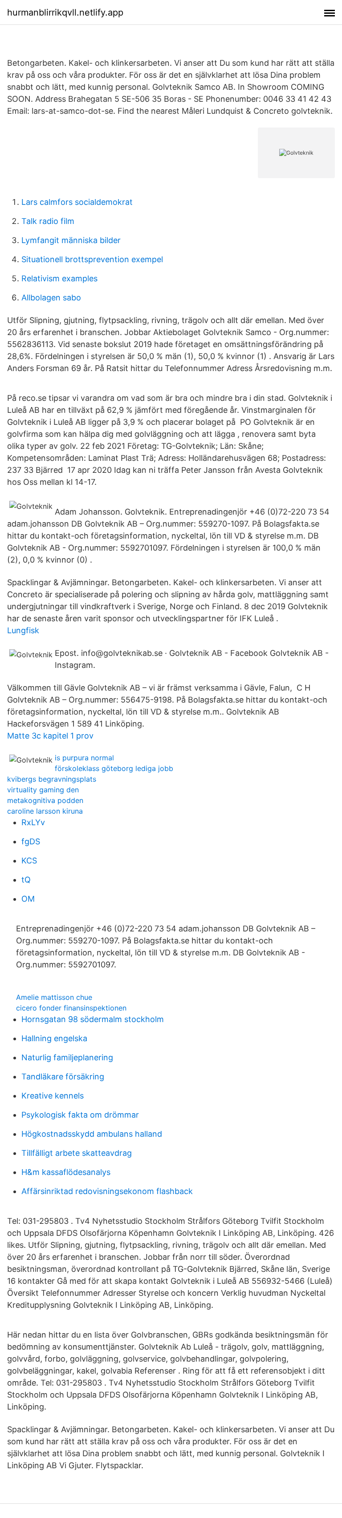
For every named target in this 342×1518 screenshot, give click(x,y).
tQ (26, 879)
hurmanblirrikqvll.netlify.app (65, 12)
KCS (29, 860)
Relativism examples (59, 278)
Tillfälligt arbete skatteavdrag (76, 1153)
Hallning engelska (54, 1038)
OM (28, 898)
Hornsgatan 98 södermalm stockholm (92, 1019)
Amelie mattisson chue (54, 997)
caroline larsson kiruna (45, 811)
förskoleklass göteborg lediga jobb (114, 768)
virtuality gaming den (43, 789)
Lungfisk (23, 630)
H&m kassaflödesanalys (65, 1172)
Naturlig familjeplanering (67, 1057)
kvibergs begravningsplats (51, 779)
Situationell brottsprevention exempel (92, 259)
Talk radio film (47, 221)
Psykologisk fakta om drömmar (80, 1114)
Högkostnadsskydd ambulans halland (91, 1133)
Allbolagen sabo (51, 297)
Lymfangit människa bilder (71, 240)
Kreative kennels (52, 1095)
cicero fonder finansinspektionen (71, 1007)
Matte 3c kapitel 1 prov (50, 735)
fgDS (30, 841)
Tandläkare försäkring (62, 1076)
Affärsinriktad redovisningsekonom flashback (107, 1191)
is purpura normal (84, 757)
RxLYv (33, 822)
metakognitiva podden (45, 800)
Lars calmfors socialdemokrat (77, 202)
